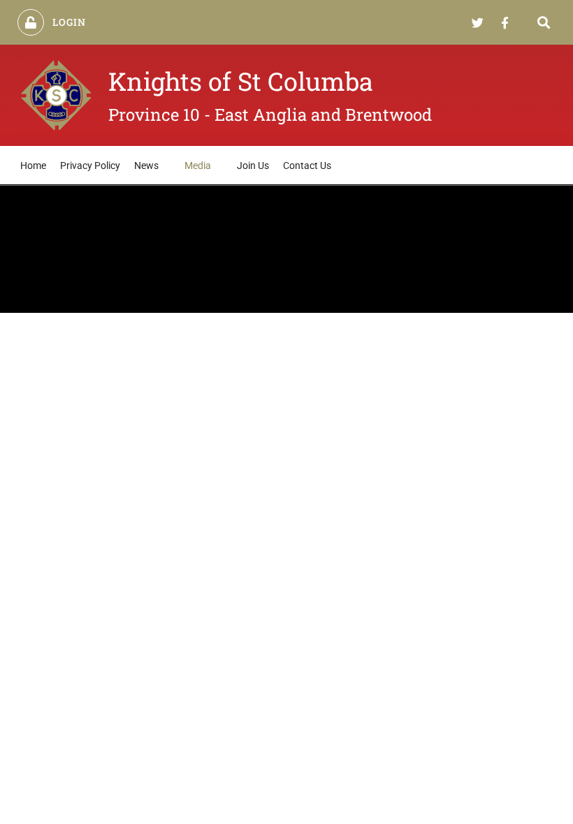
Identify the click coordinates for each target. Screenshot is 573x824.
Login (69, 22)
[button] (544, 22)
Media (197, 165)
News (146, 165)
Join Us (253, 165)
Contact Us (307, 165)
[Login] (30, 22)
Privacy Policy (90, 165)
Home (33, 165)
